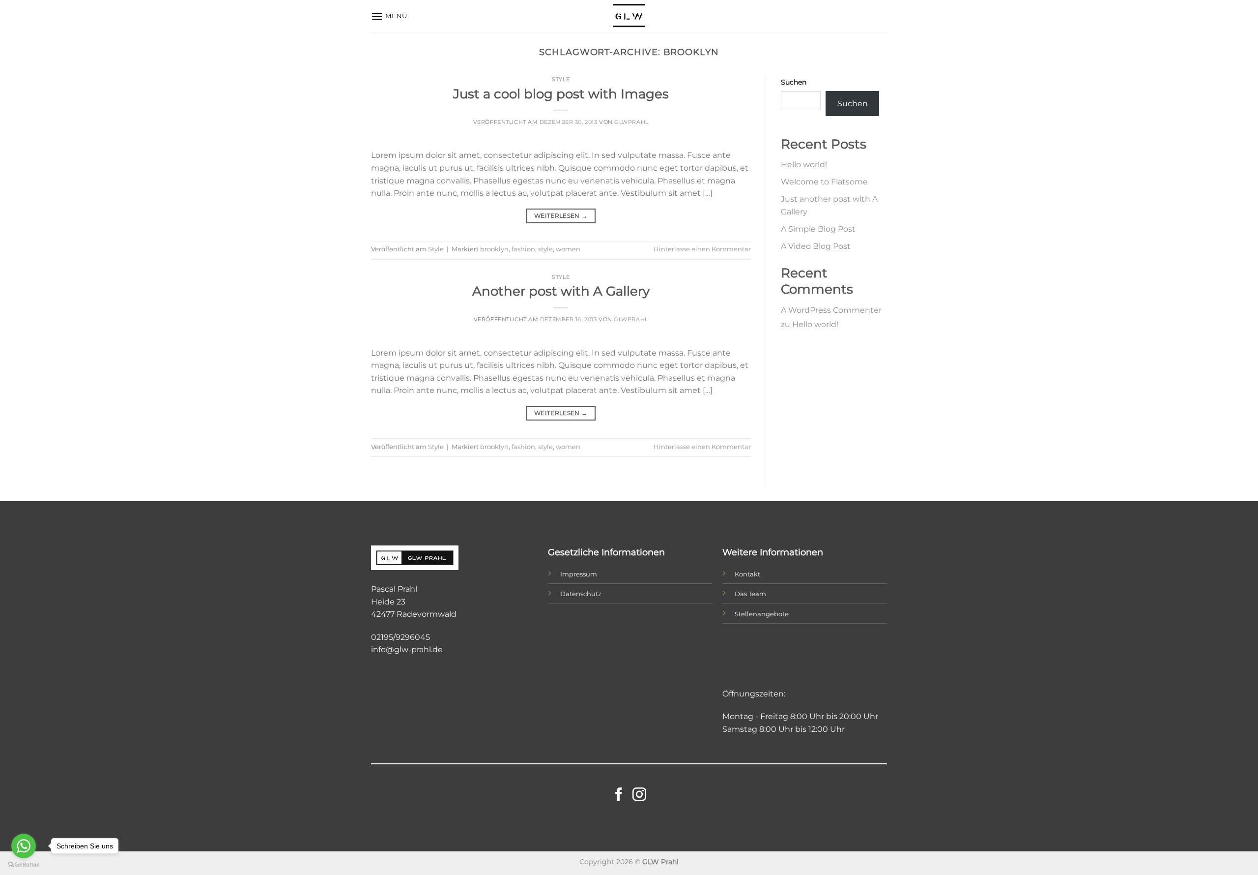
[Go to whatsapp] (23, 846)
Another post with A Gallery (561, 291)
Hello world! (804, 164)
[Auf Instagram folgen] (639, 795)
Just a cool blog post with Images (561, 93)
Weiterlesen (561, 215)
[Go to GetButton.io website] (23, 865)
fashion (523, 249)
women (568, 249)
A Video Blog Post (816, 246)
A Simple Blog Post (818, 229)
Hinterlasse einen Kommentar (702, 249)
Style (561, 79)
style (545, 249)
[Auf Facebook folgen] (619, 795)
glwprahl (631, 122)
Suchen (793, 82)
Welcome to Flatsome (824, 181)
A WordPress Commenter (831, 310)
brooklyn (494, 249)
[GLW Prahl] (629, 16)
